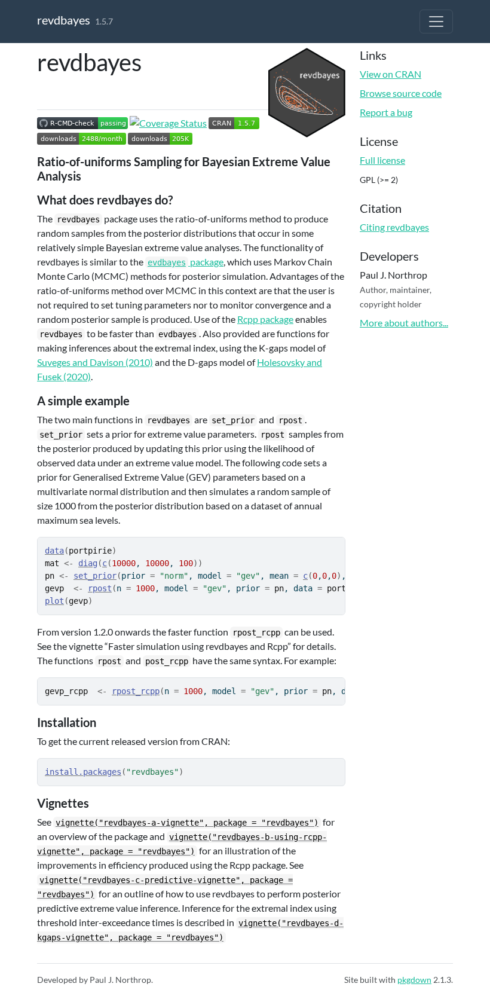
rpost (100, 588)
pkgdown (414, 980)
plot (54, 601)
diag (87, 563)
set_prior (95, 576)
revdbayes (63, 20)
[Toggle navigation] (436, 21)
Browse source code (401, 93)
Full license (382, 160)
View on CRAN (390, 74)
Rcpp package (265, 319)
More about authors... (404, 322)
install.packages (83, 772)
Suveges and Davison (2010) (95, 362)
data (54, 550)
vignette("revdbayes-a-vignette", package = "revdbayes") (187, 822)
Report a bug (386, 112)
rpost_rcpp (136, 691)
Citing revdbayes (394, 227)
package (185, 261)
